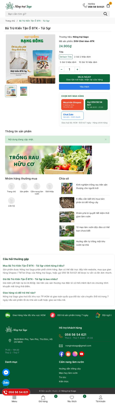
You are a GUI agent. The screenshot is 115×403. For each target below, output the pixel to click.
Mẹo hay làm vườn (68, 373)
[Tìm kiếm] (105, 14)
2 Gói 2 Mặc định (82, 57)
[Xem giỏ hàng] (108, 5)
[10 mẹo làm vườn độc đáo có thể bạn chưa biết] (67, 231)
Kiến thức (64, 381)
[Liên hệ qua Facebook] (6, 372)
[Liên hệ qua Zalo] (6, 383)
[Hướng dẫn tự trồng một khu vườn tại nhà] (67, 245)
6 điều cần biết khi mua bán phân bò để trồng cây (90, 201)
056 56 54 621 (96, 5)
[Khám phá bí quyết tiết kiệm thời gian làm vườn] (67, 216)
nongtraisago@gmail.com (78, 345)
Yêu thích (76, 399)
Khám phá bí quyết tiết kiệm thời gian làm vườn (92, 215)
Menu (14, 401)
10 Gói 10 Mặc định (88, 62)
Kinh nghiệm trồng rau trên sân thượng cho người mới (92, 186)
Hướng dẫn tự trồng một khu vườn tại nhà (90, 243)
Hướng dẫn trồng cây (70, 368)
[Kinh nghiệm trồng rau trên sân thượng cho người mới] (67, 188)
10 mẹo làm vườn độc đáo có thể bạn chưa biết (93, 229)
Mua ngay (84, 78)
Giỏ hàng (47, 399)
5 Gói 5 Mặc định (68, 62)
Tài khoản (100, 401)
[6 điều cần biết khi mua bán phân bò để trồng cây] (67, 202)
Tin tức (62, 377)
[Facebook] (61, 354)
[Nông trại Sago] (18, 5)
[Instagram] (75, 354)
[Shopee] (68, 354)
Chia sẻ (64, 178)
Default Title (66, 57)
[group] (30, 59)
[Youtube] (81, 354)
